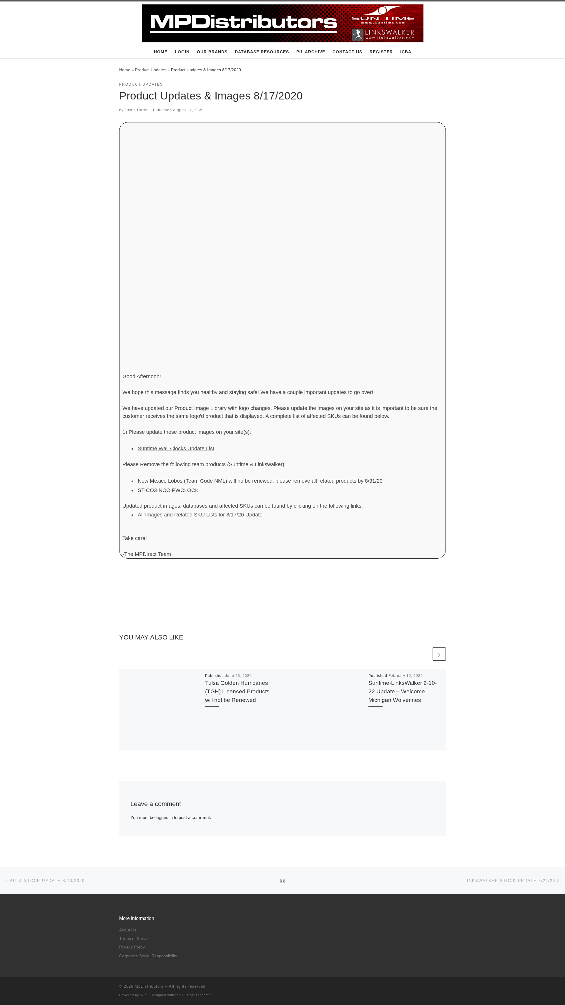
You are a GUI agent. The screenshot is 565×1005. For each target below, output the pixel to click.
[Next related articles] (439, 654)
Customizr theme (196, 995)
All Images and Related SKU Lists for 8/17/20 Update (200, 515)
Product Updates (150, 69)
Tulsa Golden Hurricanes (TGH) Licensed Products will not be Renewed (237, 691)
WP (143, 995)
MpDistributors (149, 986)
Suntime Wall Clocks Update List (176, 448)
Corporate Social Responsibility (148, 956)
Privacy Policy (132, 947)
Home (124, 69)
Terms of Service (135, 938)
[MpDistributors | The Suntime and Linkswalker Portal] (282, 22)
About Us (127, 930)
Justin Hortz (136, 110)
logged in (164, 817)
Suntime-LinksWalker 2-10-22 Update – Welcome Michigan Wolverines (402, 691)
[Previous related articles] (424, 654)
